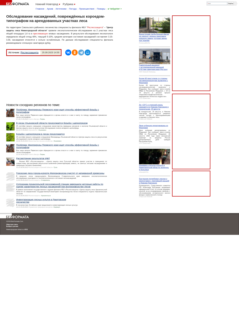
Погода (73, 9)
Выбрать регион (12, 226)
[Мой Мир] (88, 52)
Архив (50, 9)
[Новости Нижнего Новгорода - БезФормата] (15, 3)
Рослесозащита (95, 27)
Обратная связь (12, 224)
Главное (40, 9)
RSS (26, 229)
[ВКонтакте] (68, 52)
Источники (61, 9)
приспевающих (40, 33)
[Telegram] (81, 52)
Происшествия (86, 9)
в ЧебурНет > (115, 9)
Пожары (101, 9)
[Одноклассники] (75, 52)
